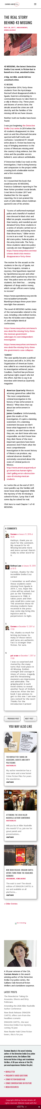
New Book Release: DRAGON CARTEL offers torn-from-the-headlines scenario (19, 873)
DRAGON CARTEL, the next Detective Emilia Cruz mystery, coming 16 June (18, 1025)
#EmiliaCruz (10, 30)
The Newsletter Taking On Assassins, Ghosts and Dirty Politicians (18, 760)
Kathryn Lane (16, 566)
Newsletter (10, 1071)
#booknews (22, 27)
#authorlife (11, 765)
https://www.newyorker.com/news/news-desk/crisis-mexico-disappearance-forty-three (22, 253)
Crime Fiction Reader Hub (15, 1079)
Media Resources (12, 1087)
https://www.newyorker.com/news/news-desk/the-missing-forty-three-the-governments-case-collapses (20, 347)
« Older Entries (10, 903)
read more (10, 781)
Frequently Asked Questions (17, 1075)
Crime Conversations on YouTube (19, 1083)
